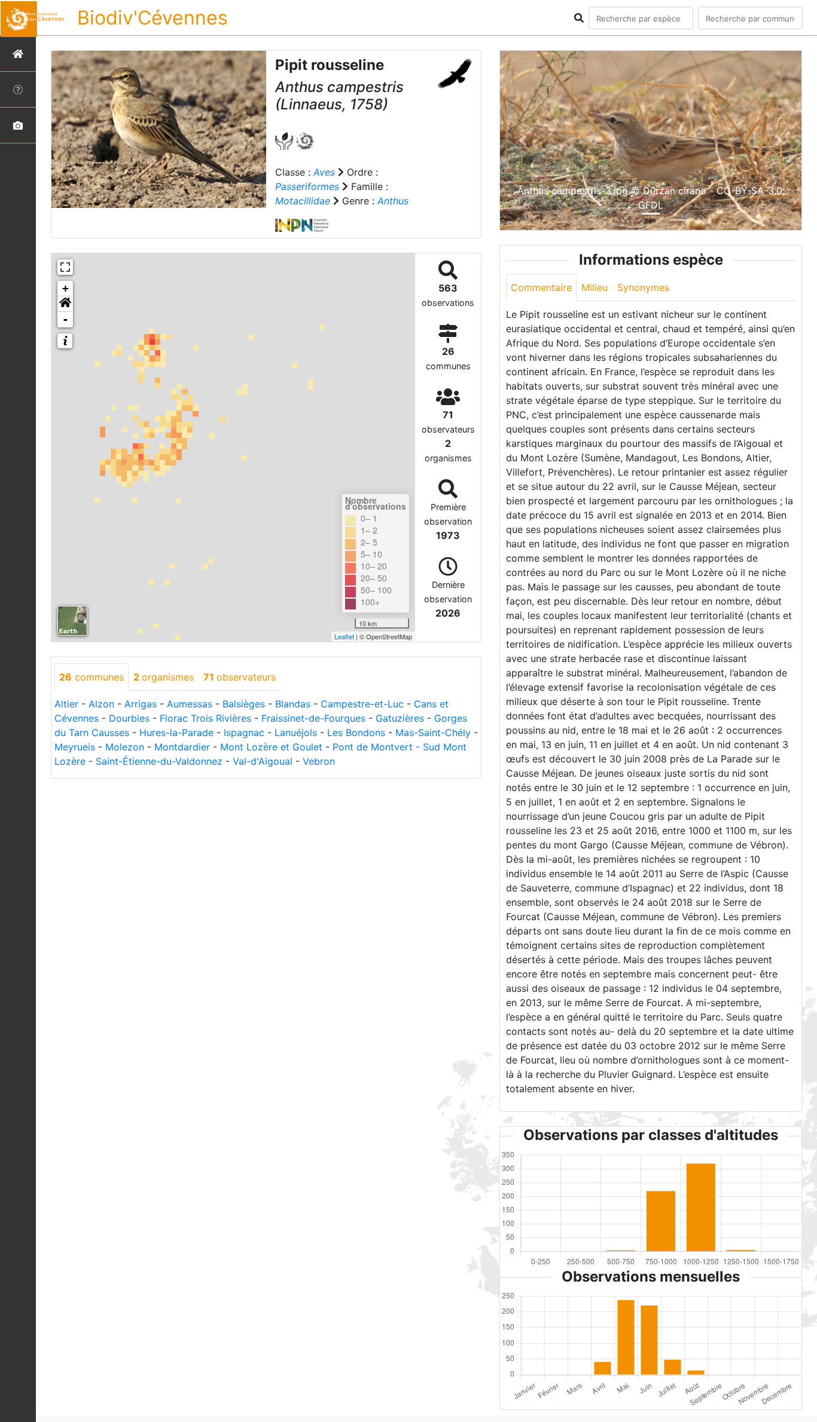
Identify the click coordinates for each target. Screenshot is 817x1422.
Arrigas (140, 704)
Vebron (319, 761)
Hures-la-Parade (176, 732)
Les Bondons (356, 732)
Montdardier (182, 747)
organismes (163, 677)
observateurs (239, 677)
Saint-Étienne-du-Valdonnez (159, 761)
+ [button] (65, 288)
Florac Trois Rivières (205, 718)
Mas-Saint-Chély (433, 732)
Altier (66, 704)
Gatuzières (400, 718)
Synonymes (643, 287)
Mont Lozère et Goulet (271, 747)
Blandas (292, 704)
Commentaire (541, 287)
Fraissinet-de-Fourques (313, 718)
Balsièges (243, 704)
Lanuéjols (296, 732)
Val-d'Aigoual (262, 761)
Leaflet (344, 636)
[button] (65, 304)
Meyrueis (74, 747)
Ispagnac (244, 732)
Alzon (101, 704)
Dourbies (129, 718)
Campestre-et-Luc (362, 704)
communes (91, 677)
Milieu (594, 287)
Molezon (124, 747)
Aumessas (189, 704)
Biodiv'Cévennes (152, 17)
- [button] (65, 319)
